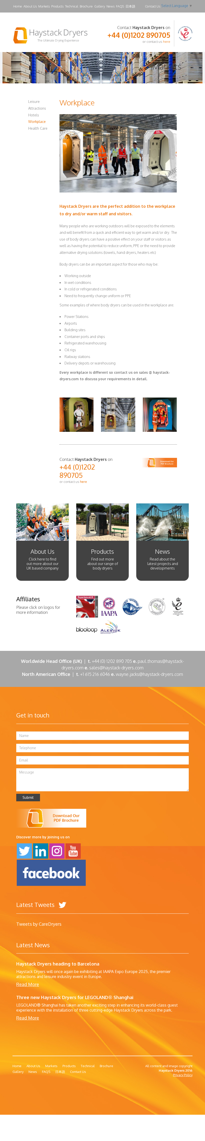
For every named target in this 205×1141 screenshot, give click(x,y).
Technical (71, 6)
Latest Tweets (36, 904)
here (166, 42)
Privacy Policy (182, 1075)
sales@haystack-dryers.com (116, 667)
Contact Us (152, 6)
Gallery (99, 6)
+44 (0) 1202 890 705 (112, 661)
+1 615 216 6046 (97, 674)
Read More (27, 984)
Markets (44, 6)
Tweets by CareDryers (39, 924)
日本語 (130, 6)
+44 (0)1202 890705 (139, 35)
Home (17, 6)
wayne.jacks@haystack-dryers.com (149, 674)
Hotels (33, 115)
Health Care (38, 128)
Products (57, 6)
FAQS (120, 6)
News (110, 6)
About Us (30, 6)
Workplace (37, 121)
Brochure (86, 6)
